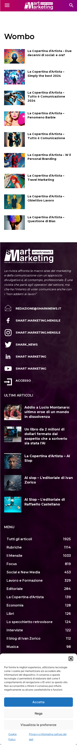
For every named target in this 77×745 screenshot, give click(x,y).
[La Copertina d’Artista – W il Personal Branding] (14, 160)
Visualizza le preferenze (38, 725)
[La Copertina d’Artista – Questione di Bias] (14, 222)
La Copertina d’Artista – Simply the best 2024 (46, 74)
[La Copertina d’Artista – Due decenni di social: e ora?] (14, 56)
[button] (71, 659)
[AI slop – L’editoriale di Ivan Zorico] (12, 483)
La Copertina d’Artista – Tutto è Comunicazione (46, 136)
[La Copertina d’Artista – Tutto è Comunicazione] (14, 139)
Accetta (38, 702)
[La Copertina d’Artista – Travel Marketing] (14, 181)
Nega (39, 713)
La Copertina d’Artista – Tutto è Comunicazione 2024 (46, 96)
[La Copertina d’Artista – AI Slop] (12, 461)
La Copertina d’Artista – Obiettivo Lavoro (46, 198)
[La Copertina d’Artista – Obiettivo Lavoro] (14, 201)
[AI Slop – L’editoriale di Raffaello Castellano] (12, 504)
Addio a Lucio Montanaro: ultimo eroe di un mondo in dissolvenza (47, 412)
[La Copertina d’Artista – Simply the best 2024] (14, 77)
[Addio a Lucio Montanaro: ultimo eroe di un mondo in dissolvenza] (12, 412)
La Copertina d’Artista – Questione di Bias (46, 219)
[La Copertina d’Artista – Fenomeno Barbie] (14, 118)
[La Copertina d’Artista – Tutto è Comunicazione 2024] (14, 98)
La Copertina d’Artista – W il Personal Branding (49, 157)
